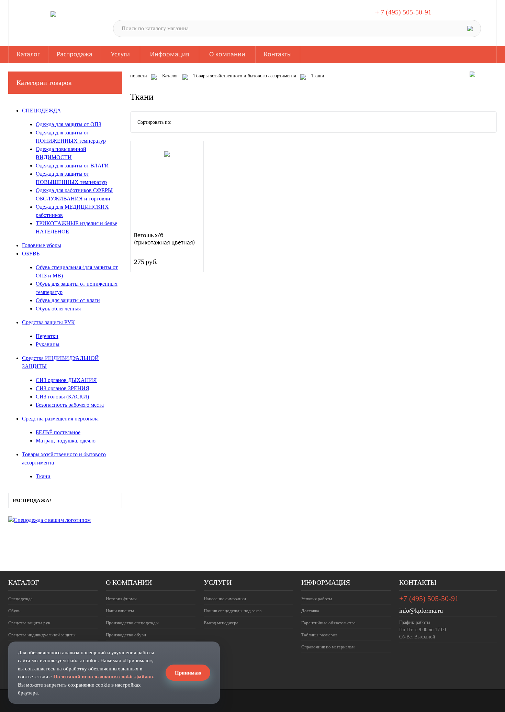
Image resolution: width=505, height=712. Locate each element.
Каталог (28, 54)
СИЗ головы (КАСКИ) (62, 396)
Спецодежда (20, 598)
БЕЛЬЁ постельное (58, 432)
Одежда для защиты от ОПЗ (68, 124)
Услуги (120, 54)
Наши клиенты (120, 610)
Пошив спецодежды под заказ (232, 610)
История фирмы (121, 598)
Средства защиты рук (29, 622)
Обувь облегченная (58, 308)
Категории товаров (43, 82)
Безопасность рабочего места (70, 405)
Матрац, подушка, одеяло (66, 440)
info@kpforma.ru (421, 610)
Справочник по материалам (328, 646)
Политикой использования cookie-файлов (103, 676)
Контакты (278, 54)
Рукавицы (47, 344)
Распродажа (74, 54)
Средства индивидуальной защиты (42, 634)
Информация (169, 54)
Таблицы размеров (319, 634)
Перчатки (47, 336)
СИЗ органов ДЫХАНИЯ (66, 380)
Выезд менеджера (221, 622)
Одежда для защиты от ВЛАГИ (72, 165)
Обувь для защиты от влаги (68, 300)
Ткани (43, 476)
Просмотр (167, 187)
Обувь (14, 610)
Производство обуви (126, 634)
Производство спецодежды (132, 622)
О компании (227, 54)
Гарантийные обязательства (328, 622)
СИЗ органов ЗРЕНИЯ (62, 388)
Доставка (310, 610)
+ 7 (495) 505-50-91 (403, 12)
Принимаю (188, 673)
